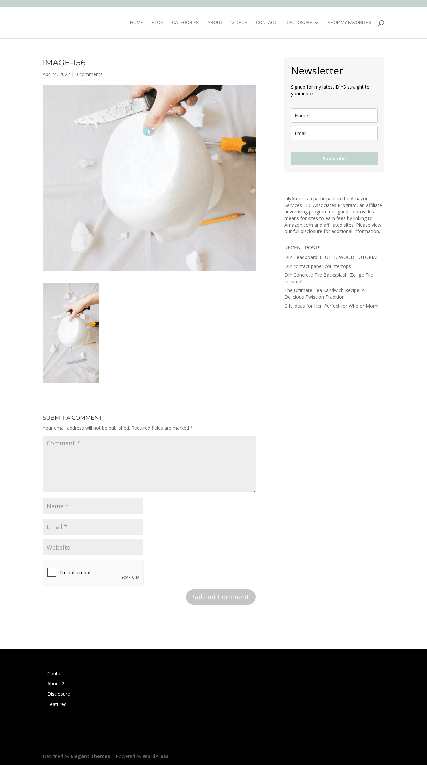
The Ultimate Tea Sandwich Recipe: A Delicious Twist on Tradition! (324, 293)
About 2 (55, 683)
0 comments (89, 74)
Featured (57, 704)
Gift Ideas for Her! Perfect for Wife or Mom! (331, 306)
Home (136, 23)
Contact (266, 23)
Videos (239, 23)
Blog (157, 23)
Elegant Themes (90, 756)
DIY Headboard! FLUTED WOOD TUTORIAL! (332, 257)
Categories (185, 23)
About (215, 23)
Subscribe (334, 158)
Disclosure (298, 23)
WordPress (156, 756)
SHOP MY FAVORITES (349, 23)
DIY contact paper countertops (317, 266)
